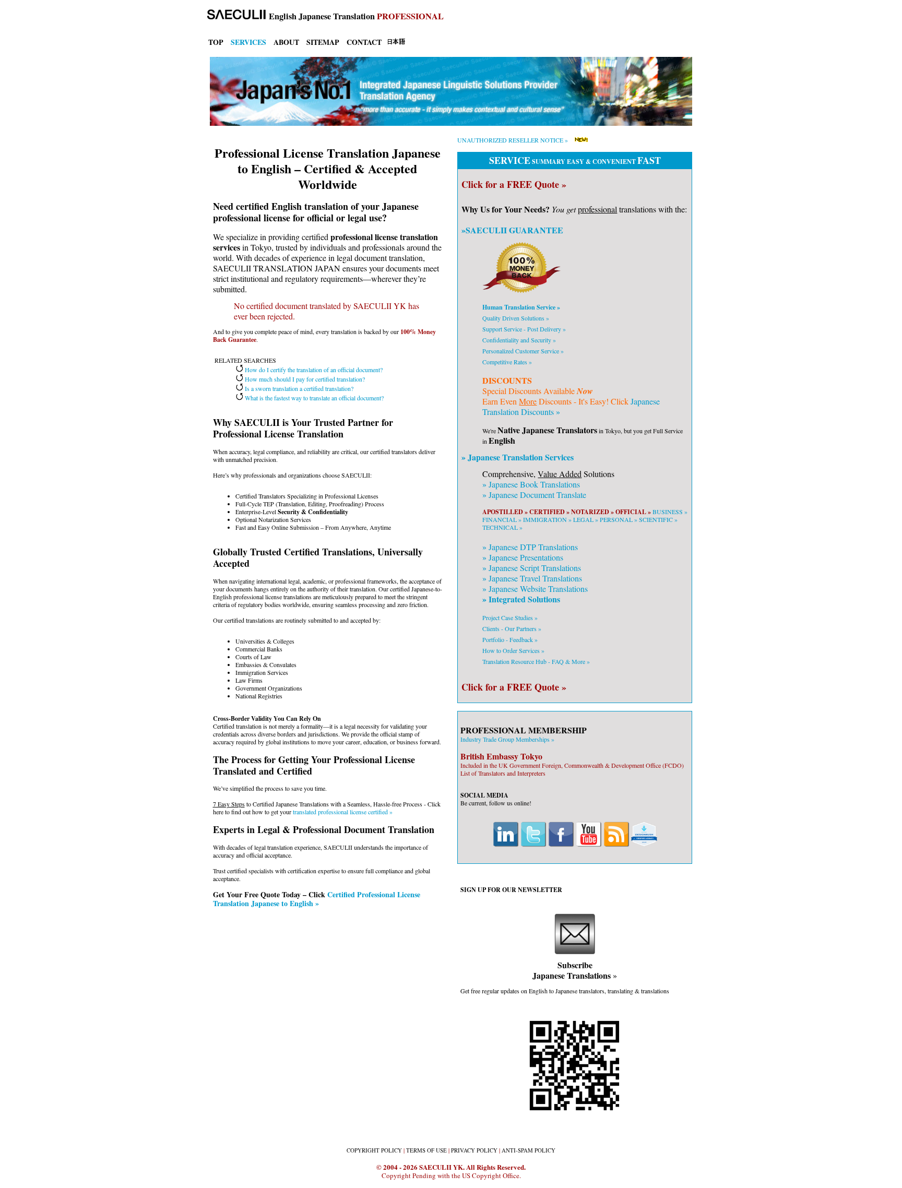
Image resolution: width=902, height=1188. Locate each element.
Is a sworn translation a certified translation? (298, 388)
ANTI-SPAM (528, 1150)
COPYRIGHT (374, 1150)
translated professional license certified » (343, 811)
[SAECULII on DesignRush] (644, 844)
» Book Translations (531, 484)
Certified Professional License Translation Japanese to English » (316, 899)
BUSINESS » (669, 511)
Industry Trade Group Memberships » (507, 739)
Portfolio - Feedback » (510, 639)
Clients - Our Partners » (511, 628)
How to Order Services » (513, 650)
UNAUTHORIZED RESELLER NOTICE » (512, 140)
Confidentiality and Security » (519, 340)
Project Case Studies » (510, 617)
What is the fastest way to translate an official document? (313, 398)
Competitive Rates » (507, 362)
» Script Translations (531, 567)
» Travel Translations (532, 578)
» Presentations (522, 557)
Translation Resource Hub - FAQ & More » (536, 661)
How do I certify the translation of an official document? (313, 369)
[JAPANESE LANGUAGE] (396, 42)
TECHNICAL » (502, 527)
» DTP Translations (530, 546)
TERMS (426, 1150)
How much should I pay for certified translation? (304, 379)
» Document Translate (534, 494)
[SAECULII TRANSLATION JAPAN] (233, 16)
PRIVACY (474, 1150)
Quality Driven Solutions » (515, 318)
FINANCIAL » (501, 519)
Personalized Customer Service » (523, 351)
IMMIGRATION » (547, 519)
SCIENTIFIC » (658, 519)
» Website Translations (535, 588)
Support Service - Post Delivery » (524, 329)
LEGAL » (585, 519)
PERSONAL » (618, 519)
